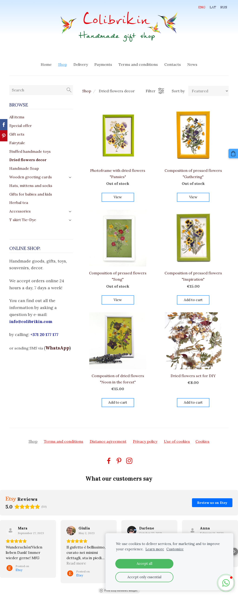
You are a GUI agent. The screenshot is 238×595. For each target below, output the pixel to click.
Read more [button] (76, 563)
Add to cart (193, 300)
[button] (3, 551)
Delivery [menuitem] (80, 64)
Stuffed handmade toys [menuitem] (30, 151)
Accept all (144, 564)
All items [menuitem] (16, 117)
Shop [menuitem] (62, 64)
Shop (86, 91)
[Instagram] (129, 461)
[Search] (69, 90)
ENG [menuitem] (201, 7)
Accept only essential (144, 577)
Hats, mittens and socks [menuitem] (30, 185)
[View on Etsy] (10, 530)
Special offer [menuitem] (20, 125)
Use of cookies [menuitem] (177, 441)
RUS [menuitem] (223, 7)
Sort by (178, 91)
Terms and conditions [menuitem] (138, 64)
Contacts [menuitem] (172, 64)
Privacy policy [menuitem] (145, 441)
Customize (175, 549)
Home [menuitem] (46, 64)
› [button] (70, 177)
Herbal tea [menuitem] (18, 202)
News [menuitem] (192, 64)
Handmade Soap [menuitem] (24, 168)
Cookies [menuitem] (202, 441)
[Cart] (233, 153)
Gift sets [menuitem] (16, 134)
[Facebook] (108, 461)
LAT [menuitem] (213, 7)
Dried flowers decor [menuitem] (27, 159)
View (118, 197)
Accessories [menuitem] (20, 211)
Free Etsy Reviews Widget (120, 590)
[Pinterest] (119, 461)
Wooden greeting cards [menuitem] (30, 177)
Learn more (154, 549)
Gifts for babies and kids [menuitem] (30, 194)
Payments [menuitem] (103, 64)
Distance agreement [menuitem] (108, 441)
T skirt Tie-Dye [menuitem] (22, 219)
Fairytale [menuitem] (17, 142)
